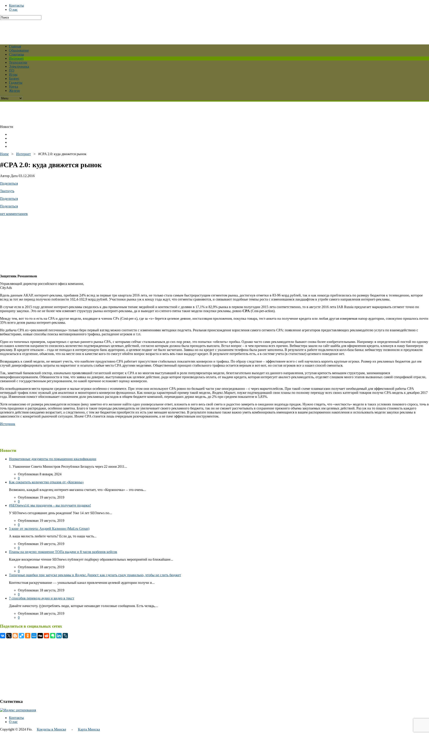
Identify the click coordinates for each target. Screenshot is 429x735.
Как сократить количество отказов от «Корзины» (46, 482)
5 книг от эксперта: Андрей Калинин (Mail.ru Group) (49, 528)
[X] (9, 635)
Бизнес (14, 78)
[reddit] (46, 635)
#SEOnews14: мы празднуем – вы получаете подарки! (50, 505)
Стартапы (16, 54)
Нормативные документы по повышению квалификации (52, 459)
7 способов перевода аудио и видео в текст (41, 598)
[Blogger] (15, 635)
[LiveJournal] (65, 635)
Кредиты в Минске (51, 729)
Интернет (16, 58)
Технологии (18, 62)
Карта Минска (89, 729)
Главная (15, 46)
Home (4, 154)
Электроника (19, 66)
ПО (11, 70)
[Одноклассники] (27, 635)
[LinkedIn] (59, 635)
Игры (13, 74)
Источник (7, 424)
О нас (13, 9)
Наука (13, 86)
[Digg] (40, 635)
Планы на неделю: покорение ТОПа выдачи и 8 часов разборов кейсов (63, 552)
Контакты (16, 5)
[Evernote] (52, 635)
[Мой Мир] (34, 635)
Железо (14, 90)
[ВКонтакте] (2, 635)
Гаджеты (15, 82)
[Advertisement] (108, 30)
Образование (19, 50)
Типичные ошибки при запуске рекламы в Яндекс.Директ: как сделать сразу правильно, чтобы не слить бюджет (95, 575)
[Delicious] (21, 635)
